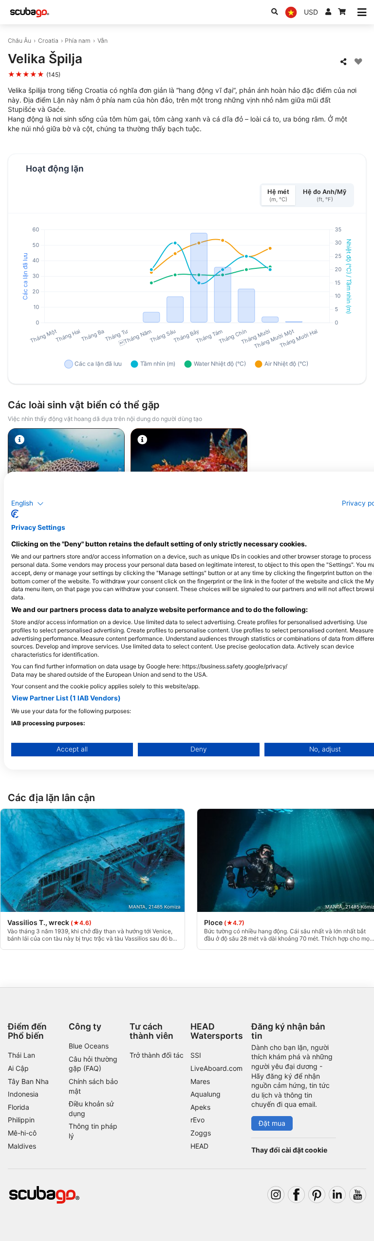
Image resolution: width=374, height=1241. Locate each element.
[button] (27, 503)
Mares (200, 1081)
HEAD (199, 1146)
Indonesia (23, 1094)
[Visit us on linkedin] (337, 1194)
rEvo (197, 1120)
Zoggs (200, 1133)
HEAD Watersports (216, 1031)
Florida (18, 1107)
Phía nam (78, 40)
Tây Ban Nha (28, 1081)
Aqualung (205, 1094)
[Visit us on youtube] (357, 1194)
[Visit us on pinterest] (316, 1194)
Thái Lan (21, 1055)
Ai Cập (18, 1068)
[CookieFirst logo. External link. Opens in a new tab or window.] (15, 513)
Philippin (21, 1120)
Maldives (22, 1146)
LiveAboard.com (216, 1068)
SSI (195, 1055)
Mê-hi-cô (22, 1133)
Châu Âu (19, 40)
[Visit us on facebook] (296, 1194)
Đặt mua (272, 1123)
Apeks (200, 1107)
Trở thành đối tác (157, 1055)
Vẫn (102, 40)
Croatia (48, 40)
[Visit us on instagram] (275, 1194)
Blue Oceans (89, 1046)
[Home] (29, 12)
